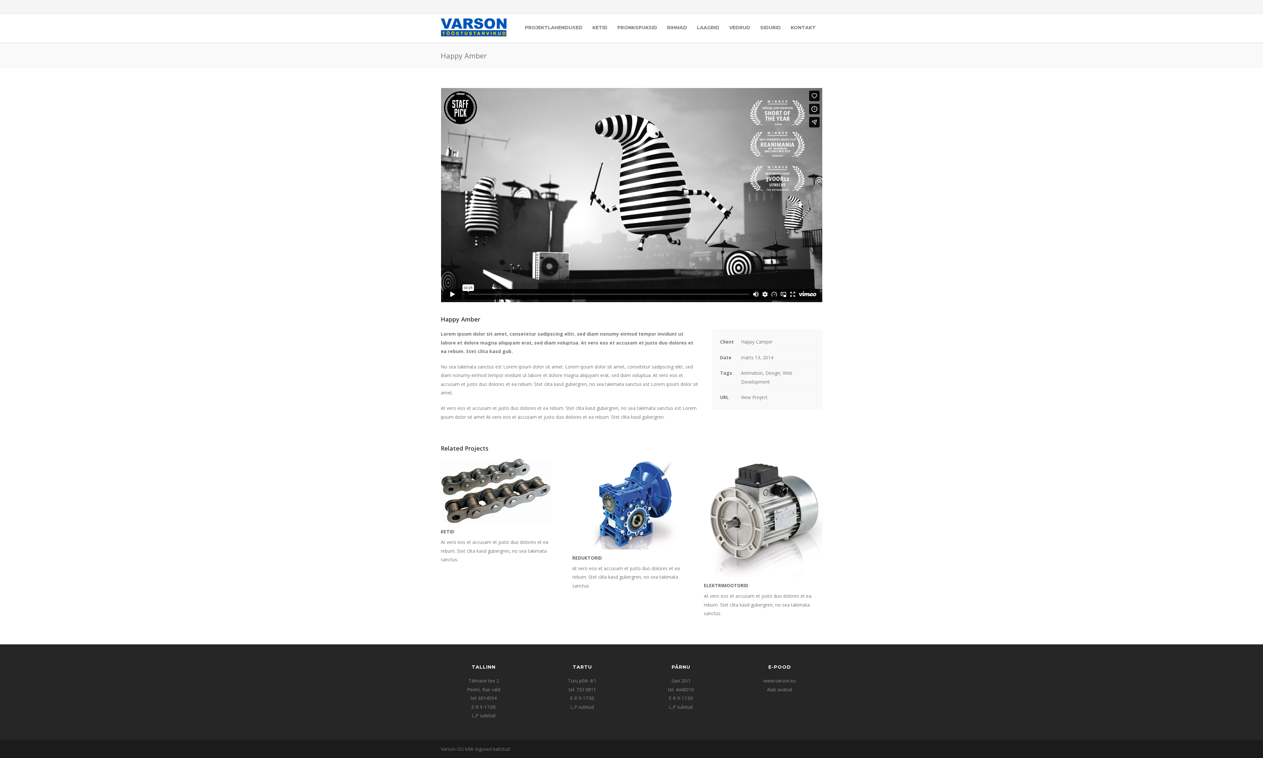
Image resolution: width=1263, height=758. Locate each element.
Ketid (599, 28)
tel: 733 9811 (582, 689)
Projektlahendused (553, 28)
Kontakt (803, 28)
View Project (754, 397)
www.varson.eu (779, 681)
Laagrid (708, 28)
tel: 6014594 (484, 698)
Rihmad (677, 28)
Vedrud (739, 28)
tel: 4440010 (681, 689)
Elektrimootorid (726, 585)
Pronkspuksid (637, 28)
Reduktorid (587, 558)
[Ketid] (500, 491)
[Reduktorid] (631, 504)
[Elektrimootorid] (763, 518)
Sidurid (770, 28)
